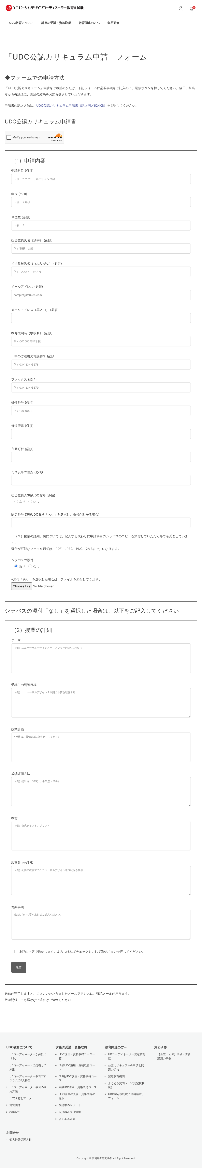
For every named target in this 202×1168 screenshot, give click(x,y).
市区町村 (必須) (22, 449)
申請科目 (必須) (22, 171)
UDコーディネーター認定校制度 (126, 1056)
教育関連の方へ (116, 1047)
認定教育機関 (116, 1076)
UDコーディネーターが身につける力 (28, 1056)
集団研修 (113, 23)
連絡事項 (17, 907)
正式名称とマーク (20, 1098)
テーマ (16, 640)
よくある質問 (67, 1118)
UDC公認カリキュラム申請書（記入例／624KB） (71, 105)
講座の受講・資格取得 (71, 1047)
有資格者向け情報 (70, 1112)
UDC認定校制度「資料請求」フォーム (126, 1096)
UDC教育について (19, 1047)
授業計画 (17, 729)
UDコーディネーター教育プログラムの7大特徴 (28, 1078)
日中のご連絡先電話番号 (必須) (33, 356)
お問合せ (12, 1132)
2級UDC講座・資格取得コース (78, 1087)
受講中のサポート (70, 1105)
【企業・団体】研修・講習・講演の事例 (175, 1056)
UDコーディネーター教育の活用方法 (28, 1089)
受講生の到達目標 (23, 685)
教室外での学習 (22, 863)
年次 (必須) (19, 194)
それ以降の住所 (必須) (27, 472)
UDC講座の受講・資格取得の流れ (77, 1096)
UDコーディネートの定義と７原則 (28, 1067)
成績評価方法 (20, 774)
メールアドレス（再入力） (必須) (35, 310)
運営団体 (15, 1105)
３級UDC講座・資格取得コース (77, 1067)
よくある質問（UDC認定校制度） (126, 1085)
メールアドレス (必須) (27, 286)
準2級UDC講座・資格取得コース (78, 1078)
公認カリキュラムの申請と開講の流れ (126, 1067)
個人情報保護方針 (20, 1139)
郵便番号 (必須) (22, 402)
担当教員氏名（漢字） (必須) (31, 240)
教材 (14, 818)
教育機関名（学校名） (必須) (31, 333)
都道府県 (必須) (22, 426)
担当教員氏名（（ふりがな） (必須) (36, 263)
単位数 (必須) (20, 217)
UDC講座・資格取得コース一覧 (77, 1056)
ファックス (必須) (24, 379)
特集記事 (15, 1112)
